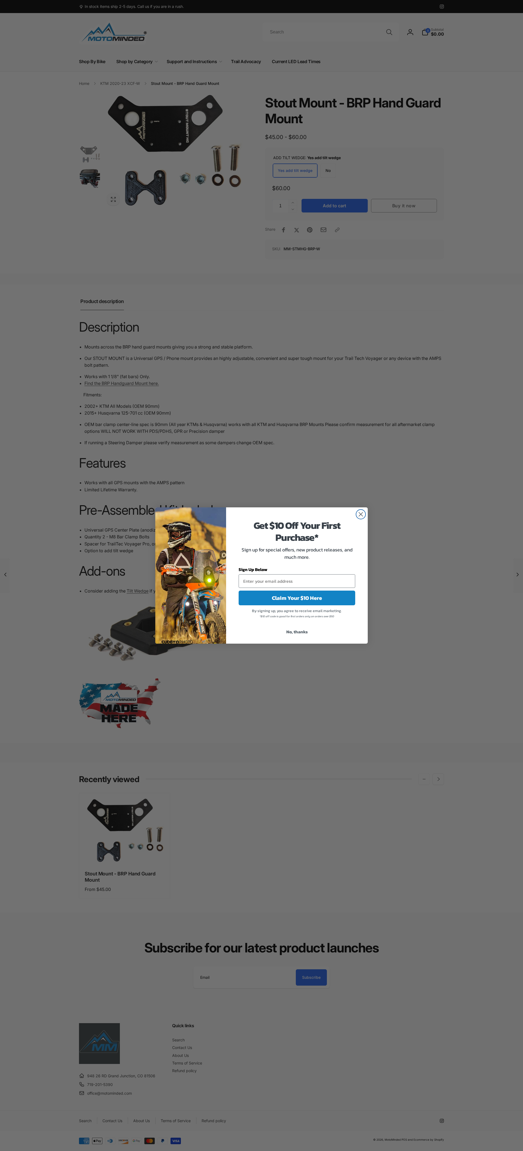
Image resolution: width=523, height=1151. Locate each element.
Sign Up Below (253, 569)
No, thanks (297, 631)
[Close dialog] (361, 514)
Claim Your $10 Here (297, 598)
